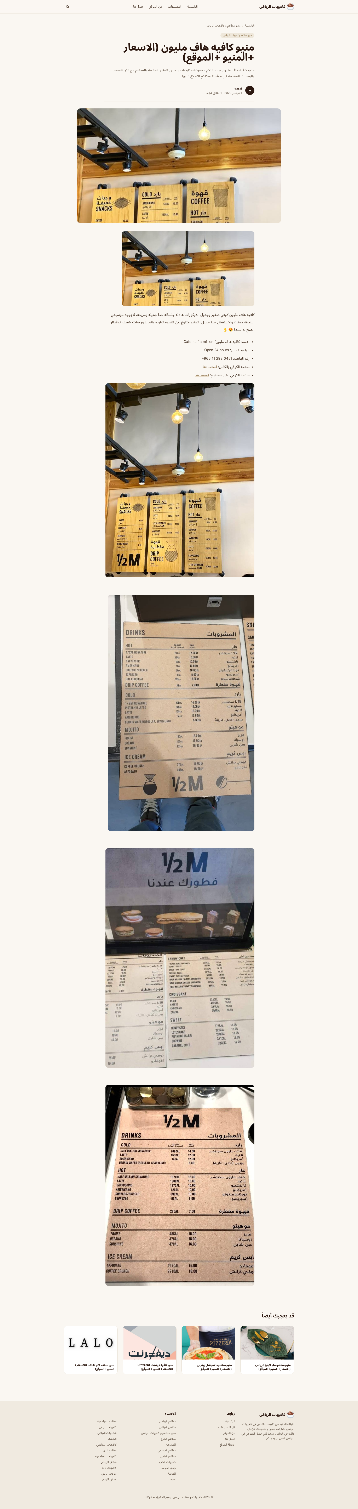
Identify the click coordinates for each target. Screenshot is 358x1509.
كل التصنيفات (226, 1427)
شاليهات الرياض (106, 1433)
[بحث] (67, 6)
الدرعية (172, 1473)
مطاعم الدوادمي (167, 1450)
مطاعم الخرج (168, 1438)
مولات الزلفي (108, 1473)
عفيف (172, 1479)
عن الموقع (155, 6)
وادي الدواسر (168, 1467)
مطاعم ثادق (109, 1450)
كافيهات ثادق (108, 1467)
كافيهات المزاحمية (105, 1456)
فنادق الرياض (108, 1462)
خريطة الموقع (227, 1444)
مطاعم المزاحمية (106, 1421)
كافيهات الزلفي (107, 1427)
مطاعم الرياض (167, 1421)
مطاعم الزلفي (168, 1456)
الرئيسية (192, 6)
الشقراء (112, 1438)
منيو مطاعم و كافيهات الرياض (223, 25)
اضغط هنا (210, 367)
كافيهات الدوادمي (106, 1444)
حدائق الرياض (108, 1479)
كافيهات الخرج (167, 1462)
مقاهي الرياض (167, 1427)
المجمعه (171, 1444)
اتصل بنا (138, 6)
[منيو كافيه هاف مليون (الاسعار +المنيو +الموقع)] (179, 268)
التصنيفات (174, 6)
